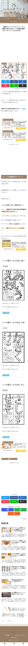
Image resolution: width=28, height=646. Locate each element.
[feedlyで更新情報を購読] (20, 509)
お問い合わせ (14, 637)
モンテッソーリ (14, 458)
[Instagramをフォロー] (7, 509)
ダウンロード (6, 312)
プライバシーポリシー (20, 635)
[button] (22, 85)
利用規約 (8, 220)
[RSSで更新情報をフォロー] (14, 513)
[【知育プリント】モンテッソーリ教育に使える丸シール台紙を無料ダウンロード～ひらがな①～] (17, 400)
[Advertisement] (14, 47)
